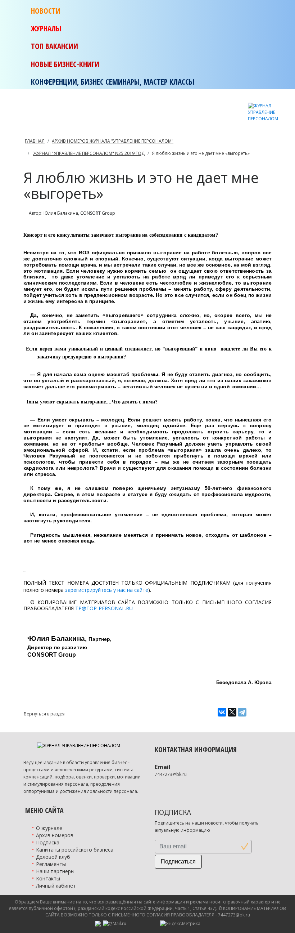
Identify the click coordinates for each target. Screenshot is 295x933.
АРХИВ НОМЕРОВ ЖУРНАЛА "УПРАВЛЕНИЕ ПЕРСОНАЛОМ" (112, 141)
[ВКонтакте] (222, 712)
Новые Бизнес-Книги (65, 64)
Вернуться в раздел (44, 714)
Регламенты (51, 864)
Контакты (48, 878)
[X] (232, 712)
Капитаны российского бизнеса (74, 849)
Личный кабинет (56, 885)
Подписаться (178, 861)
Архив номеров (54, 835)
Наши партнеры (55, 871)
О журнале (49, 828)
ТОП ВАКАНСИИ (54, 46)
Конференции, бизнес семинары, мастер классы (112, 82)
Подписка (47, 842)
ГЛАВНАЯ (35, 141)
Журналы (46, 28)
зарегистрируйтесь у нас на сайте (106, 589)
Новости (45, 11)
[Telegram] (242, 712)
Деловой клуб (53, 856)
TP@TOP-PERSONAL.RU (104, 608)
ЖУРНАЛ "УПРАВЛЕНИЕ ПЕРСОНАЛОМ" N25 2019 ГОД (89, 153)
